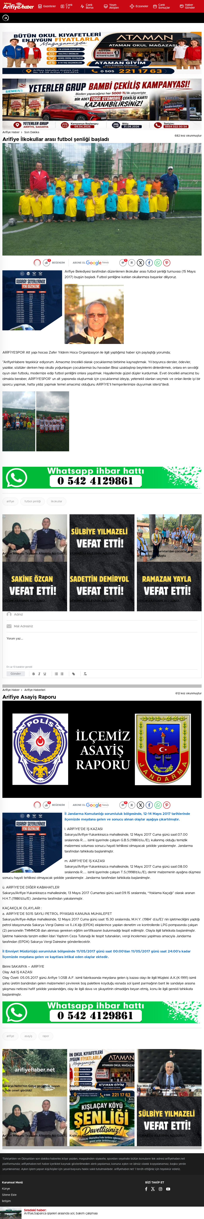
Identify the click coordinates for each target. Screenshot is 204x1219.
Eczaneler (142, 6)
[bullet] (62, 673)
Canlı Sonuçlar (164, 6)
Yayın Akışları (114, 6)
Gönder (16, 673)
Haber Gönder (190, 6)
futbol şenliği (33, 501)
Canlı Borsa (90, 6)
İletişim (6, 1201)
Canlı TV (69, 6)
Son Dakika (31, 132)
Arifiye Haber (11, 132)
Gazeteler (49, 6)
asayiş (28, 1036)
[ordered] (56, 673)
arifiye (10, 501)
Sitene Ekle (9, 1195)
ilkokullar (56, 501)
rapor (46, 1036)
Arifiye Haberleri (34, 690)
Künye (6, 1188)
